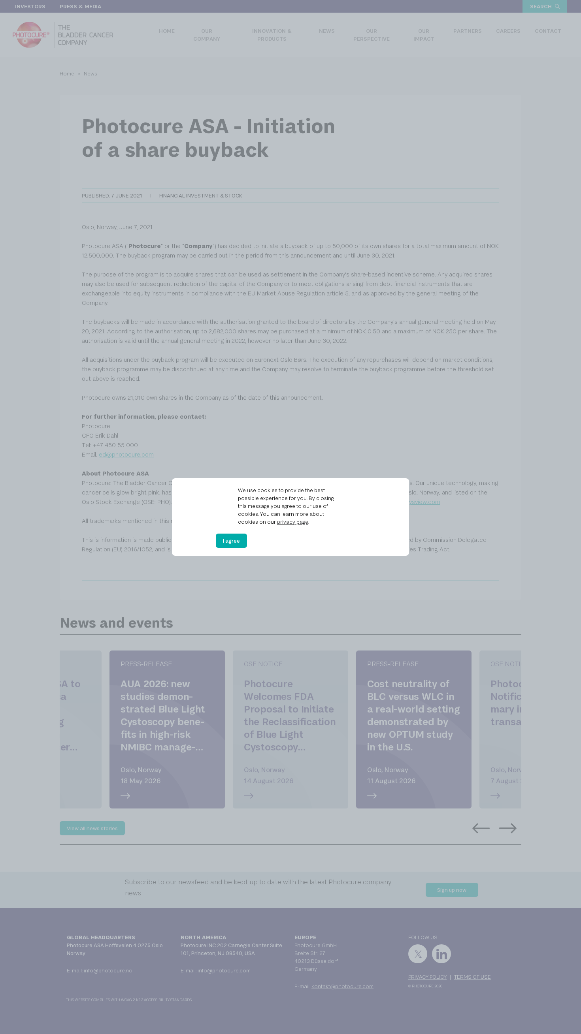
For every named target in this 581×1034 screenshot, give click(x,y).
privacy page (292, 521)
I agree (231, 540)
